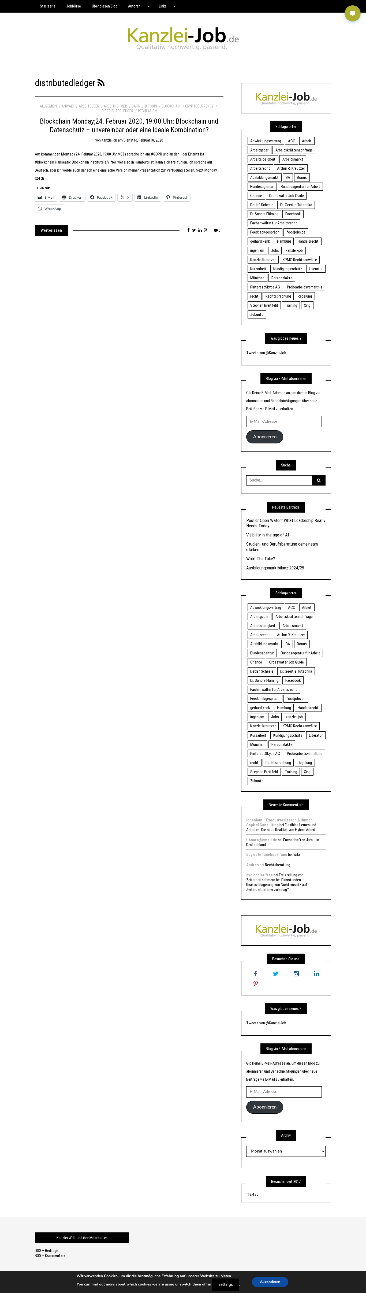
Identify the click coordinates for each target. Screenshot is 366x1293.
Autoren (134, 6)
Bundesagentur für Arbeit (300, 186)
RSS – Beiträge (46, 1250)
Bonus (302, 177)
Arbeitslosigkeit (262, 159)
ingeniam (257, 250)
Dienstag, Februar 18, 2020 (143, 140)
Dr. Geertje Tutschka (296, 204)
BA (288, 177)
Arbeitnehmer (115, 106)
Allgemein (48, 106)
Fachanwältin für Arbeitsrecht (273, 223)
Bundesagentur (262, 186)
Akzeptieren (270, 1281)
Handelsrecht (308, 241)
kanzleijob (109, 140)
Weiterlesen (51, 230)
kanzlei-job (294, 250)
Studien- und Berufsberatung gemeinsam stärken (282, 546)
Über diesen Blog (104, 6)
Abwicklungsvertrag (265, 141)
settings (226, 1284)
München (257, 278)
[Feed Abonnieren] (101, 83)
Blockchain (171, 106)
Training (291, 305)
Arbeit (307, 141)
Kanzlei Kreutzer (263, 259)
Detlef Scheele (261, 204)
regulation (147, 111)
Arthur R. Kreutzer (291, 168)
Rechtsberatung (277, 864)
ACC (291, 141)
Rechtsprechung (278, 296)
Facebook (293, 214)
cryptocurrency (199, 106)
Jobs (275, 250)
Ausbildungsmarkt (264, 177)
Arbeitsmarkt (292, 159)
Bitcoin (151, 106)
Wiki (296, 854)
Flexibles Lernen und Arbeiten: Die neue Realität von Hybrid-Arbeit (281, 827)
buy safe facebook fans (266, 854)
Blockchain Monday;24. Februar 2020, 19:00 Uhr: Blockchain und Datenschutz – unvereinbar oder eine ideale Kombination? (129, 125)
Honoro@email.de (261, 840)
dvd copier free (259, 875)
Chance (256, 195)
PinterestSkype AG (265, 287)
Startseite (47, 6)
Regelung (305, 296)
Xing (307, 305)
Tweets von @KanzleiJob (266, 352)
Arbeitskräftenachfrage (294, 150)
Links (163, 6)
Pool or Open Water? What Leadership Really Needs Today (285, 523)
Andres (252, 864)
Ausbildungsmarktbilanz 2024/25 (275, 567)
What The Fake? (260, 558)
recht (254, 296)
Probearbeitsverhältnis (304, 287)
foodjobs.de (295, 232)
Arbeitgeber (89, 106)
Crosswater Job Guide (286, 195)
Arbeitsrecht (260, 168)
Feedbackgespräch (264, 232)
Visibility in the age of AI (267, 535)
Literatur (316, 268)
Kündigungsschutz (287, 268)
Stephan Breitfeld (264, 305)
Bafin (136, 106)
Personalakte (281, 278)
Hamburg (284, 241)
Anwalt (68, 106)
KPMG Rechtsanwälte (300, 259)
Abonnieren (265, 437)
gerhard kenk (260, 241)
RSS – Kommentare (50, 1255)
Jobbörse (73, 6)
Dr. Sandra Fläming (264, 214)
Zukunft (256, 314)
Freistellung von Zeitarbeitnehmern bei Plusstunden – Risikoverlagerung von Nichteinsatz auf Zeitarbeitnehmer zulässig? (276, 882)
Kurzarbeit (258, 268)
